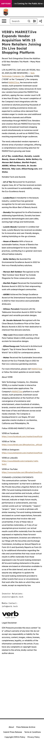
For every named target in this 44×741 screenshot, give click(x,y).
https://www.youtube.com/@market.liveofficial (22, 472)
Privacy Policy (33, 737)
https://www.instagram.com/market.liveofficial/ (23, 453)
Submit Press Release (12, 732)
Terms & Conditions (32, 732)
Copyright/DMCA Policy (15, 737)
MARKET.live (13, 82)
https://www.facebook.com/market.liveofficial (22, 436)
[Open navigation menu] (4, 21)
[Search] (29, 21)
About (11, 727)
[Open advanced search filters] (34, 21)
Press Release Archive (25, 727)
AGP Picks (5, 4)
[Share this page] (40, 21)
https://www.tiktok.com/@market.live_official (22, 445)
